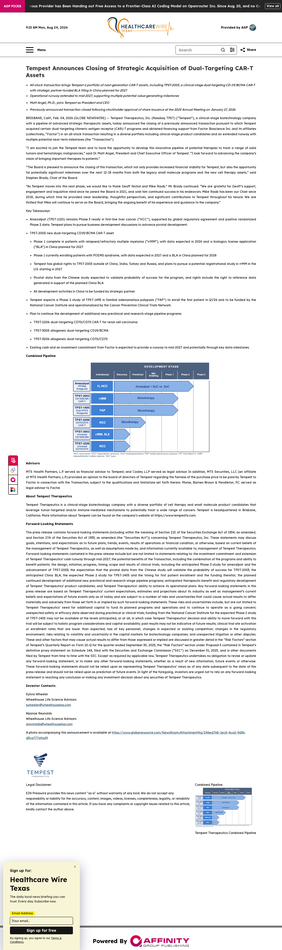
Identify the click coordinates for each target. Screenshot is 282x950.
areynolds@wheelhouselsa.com (49, 724)
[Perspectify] (13, 470)
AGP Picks (12, 6)
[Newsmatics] (13, 489)
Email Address (22, 913)
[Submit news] (13, 461)
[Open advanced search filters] (232, 49)
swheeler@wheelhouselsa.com (48, 705)
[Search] (223, 49)
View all (273, 6)
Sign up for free (41, 930)
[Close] (75, 866)
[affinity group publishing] (13, 480)
